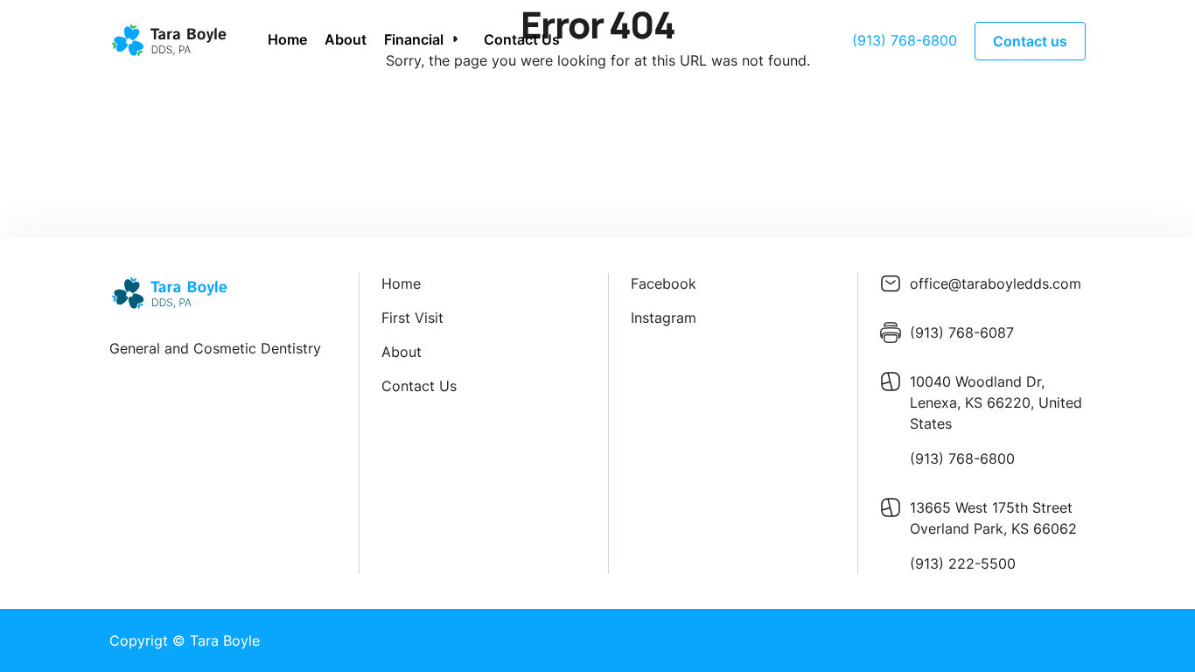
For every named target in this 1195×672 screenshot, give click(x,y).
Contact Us (522, 39)
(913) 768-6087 (962, 332)
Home (287, 39)
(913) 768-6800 (904, 40)
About (346, 39)
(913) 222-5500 (963, 563)
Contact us (1030, 41)
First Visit (412, 317)
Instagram (663, 317)
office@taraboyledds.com (995, 283)
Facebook (663, 283)
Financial (414, 39)
